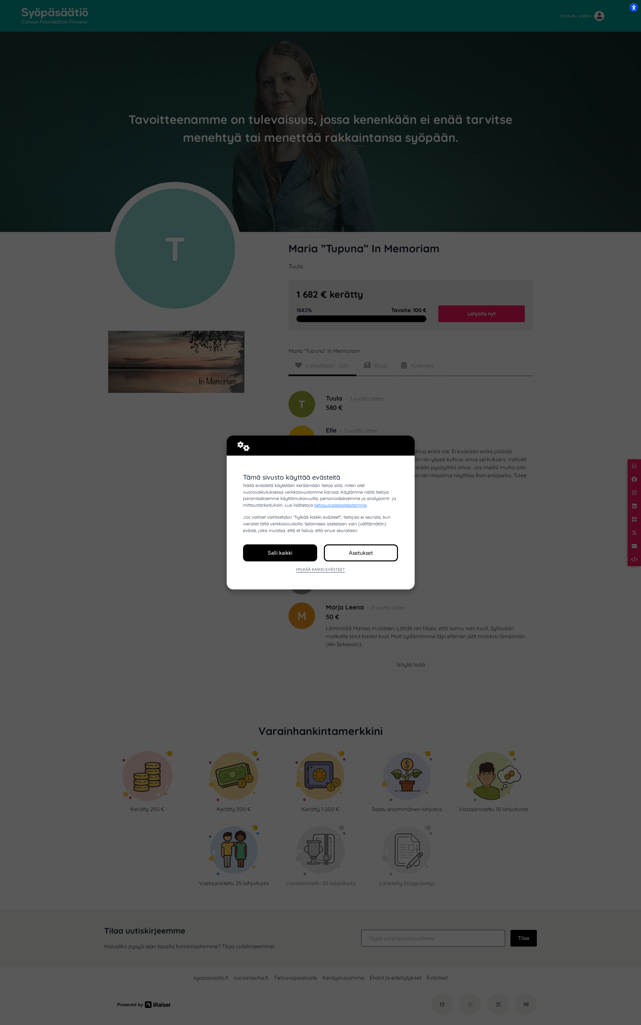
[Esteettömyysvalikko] (634, 7)
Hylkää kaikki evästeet (320, 569)
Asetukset (361, 553)
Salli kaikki (280, 553)
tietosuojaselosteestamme (340, 505)
